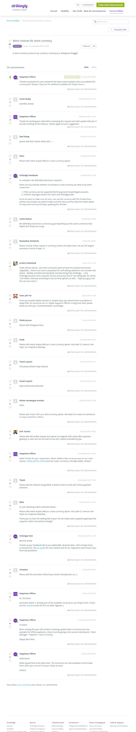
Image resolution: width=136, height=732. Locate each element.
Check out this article (36, 461)
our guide (41, 548)
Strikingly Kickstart (37, 726)
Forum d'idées (116, 11)
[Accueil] (19, 6)
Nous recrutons (95, 726)
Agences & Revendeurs (78, 729)
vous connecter (24, 685)
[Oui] (9, 40)
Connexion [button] (88, 5)
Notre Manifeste (95, 729)
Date (86, 67)
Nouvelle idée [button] (120, 29)
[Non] (9, 47)
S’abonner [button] (86, 46)
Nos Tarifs (77, 11)
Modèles (65, 11)
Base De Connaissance (119, 726)
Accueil (53, 11)
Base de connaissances (95, 11)
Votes (94, 67)
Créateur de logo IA (37, 729)
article (29, 605)
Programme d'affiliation (78, 726)
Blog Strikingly (57, 726)
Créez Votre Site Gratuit (110, 4)
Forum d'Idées (57, 729)
